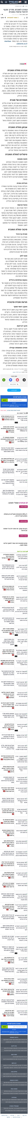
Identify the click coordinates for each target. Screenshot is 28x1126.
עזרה (18, 1115)
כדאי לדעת (14, 1046)
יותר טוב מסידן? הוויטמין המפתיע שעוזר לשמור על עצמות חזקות (15, 1039)
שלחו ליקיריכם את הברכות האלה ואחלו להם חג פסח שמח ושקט (15, 1082)
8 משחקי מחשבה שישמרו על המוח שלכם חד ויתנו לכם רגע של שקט (14, 1099)
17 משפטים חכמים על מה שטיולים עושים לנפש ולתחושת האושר (15, 1074)
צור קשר (24, 1115)
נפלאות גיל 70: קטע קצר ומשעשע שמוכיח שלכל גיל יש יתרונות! (15, 1065)
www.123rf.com (17, 372)
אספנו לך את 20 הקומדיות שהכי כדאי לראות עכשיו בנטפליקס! (15, 1091)
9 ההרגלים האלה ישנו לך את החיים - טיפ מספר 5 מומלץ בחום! (15, 1067)
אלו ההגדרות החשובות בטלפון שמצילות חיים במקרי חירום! (16, 1102)
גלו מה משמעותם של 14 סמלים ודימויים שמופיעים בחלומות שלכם (15, 1085)
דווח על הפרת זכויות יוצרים (13, 410)
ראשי (26, 6)
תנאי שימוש (12, 405)
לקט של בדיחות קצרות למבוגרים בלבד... (19, 1056)
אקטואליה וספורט (14, 1106)
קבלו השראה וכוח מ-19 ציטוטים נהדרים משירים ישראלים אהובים (15, 1093)
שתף (2, 17)
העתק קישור (13, 384)
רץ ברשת (14, 1063)
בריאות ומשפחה (19, 6)
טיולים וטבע (14, 1071)
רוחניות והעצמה (14, 1080)
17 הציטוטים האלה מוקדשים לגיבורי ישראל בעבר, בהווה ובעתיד (15, 1108)
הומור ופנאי (14, 1054)
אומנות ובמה (14, 1089)
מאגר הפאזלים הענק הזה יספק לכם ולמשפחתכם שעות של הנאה (15, 1059)
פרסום (8, 1117)
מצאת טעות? (3, 410)
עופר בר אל (22, 14)
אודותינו (12, 1115)
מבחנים (22, 502)
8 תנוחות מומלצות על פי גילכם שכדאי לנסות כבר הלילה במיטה (15, 1048)
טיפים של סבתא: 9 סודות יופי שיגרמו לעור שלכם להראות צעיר (15, 1050)
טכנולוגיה (14, 1097)
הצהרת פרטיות (16, 1117)
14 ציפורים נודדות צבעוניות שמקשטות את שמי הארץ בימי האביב (15, 1076)
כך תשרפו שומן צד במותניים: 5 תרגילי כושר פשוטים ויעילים (16, 1110)
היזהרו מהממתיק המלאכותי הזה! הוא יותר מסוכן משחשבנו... (16, 1042)
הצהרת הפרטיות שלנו (5, 405)
